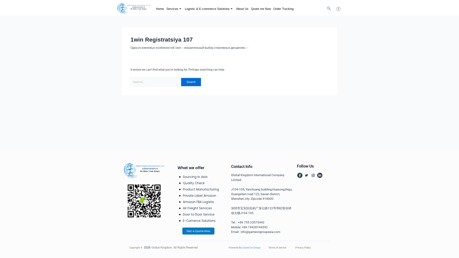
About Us (242, 9)
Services (172, 9)
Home (160, 9)
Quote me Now (261, 9)
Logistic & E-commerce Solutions (207, 9)
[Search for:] (156, 81)
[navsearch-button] (329, 8)
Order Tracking (283, 9)
